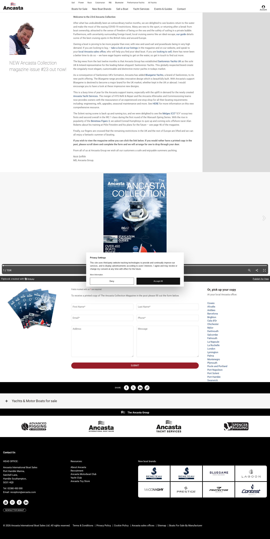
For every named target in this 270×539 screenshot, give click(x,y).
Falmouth (212, 338)
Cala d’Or (212, 320)
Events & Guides (163, 9)
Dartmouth (212, 331)
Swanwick (212, 380)
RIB (110, 3)
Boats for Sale (79, 9)
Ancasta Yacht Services (85, 96)
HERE (156, 103)
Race (90, 3)
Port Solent (213, 373)
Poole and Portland (217, 366)
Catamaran (100, 3)
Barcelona (212, 313)
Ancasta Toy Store (80, 481)
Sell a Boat (122, 9)
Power (81, 3)
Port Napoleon (214, 369)
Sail (73, 3)
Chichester (213, 324)
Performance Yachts (135, 3)
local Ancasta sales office (92, 51)
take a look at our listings (124, 48)
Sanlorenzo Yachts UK (169, 61)
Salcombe (212, 334)
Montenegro (213, 359)
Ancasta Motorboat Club (83, 474)
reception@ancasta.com (23, 492)
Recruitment (77, 470)
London (211, 348)
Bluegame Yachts (154, 75)
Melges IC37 (168, 113)
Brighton (211, 317)
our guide (181, 34)
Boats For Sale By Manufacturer (185, 525)
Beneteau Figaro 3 (100, 121)
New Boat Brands (101, 9)
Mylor (210, 327)
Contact (181, 9)
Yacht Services (141, 9)
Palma (210, 355)
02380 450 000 (15, 488)
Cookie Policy (121, 525)
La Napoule (213, 341)
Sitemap (162, 525)
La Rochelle (213, 345)
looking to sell (164, 51)
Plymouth (212, 362)
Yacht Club (76, 477)
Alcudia (211, 306)
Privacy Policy (103, 525)
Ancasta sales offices (143, 525)
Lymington (212, 352)
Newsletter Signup (14, 510)
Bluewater (119, 3)
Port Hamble (213, 377)
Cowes (211, 303)
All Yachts (152, 3)
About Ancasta (78, 467)
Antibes (211, 310)
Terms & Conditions (83, 525)
